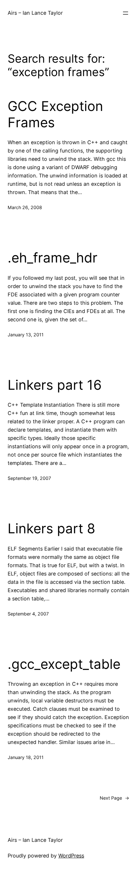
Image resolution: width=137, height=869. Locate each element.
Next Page (114, 798)
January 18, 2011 (26, 757)
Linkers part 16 (55, 385)
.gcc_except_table (64, 664)
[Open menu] (125, 13)
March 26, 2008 (25, 207)
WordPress (71, 855)
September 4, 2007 (28, 613)
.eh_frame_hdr (52, 258)
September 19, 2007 (29, 478)
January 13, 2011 (26, 334)
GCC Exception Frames (55, 114)
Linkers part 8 (51, 528)
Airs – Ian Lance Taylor (35, 13)
